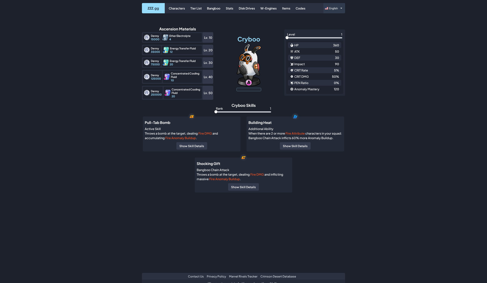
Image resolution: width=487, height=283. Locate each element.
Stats (229, 8)
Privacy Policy (216, 276)
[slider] (287, 37)
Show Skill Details (191, 146)
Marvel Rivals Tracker (243, 276)
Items (286, 8)
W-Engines (268, 8)
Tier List (196, 8)
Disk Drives (247, 8)
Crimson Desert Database (278, 276)
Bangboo (213, 8)
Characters (177, 8)
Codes (300, 8)
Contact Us (196, 276)
